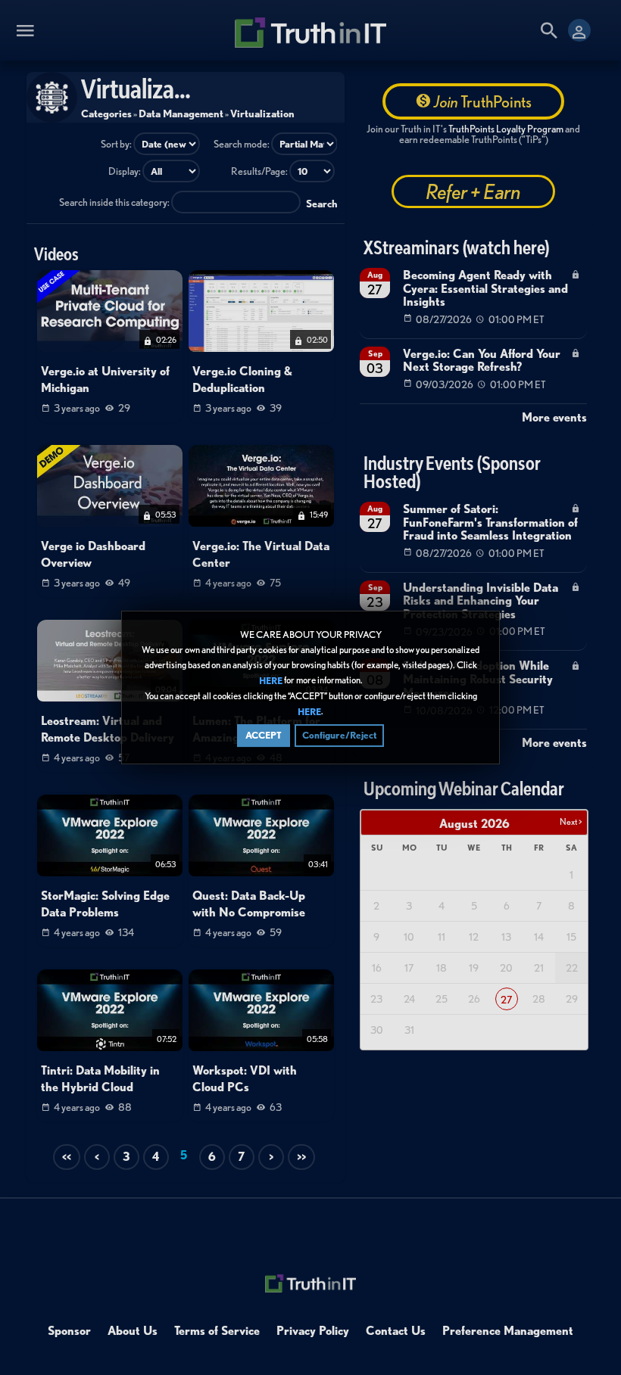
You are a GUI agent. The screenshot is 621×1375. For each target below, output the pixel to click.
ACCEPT (263, 735)
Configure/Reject (339, 735)
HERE (270, 680)
